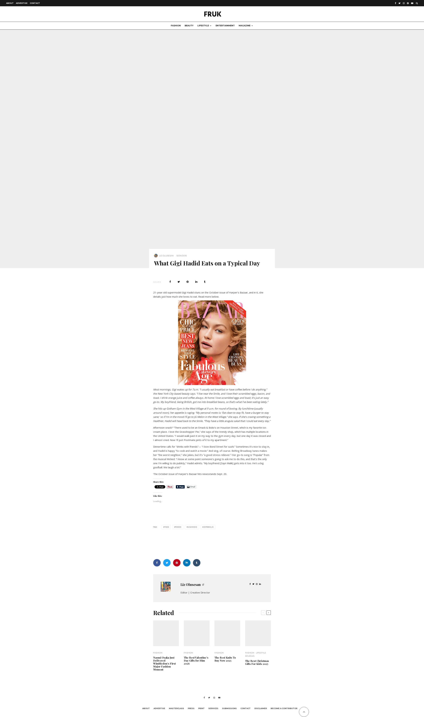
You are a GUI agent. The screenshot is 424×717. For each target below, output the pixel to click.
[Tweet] (179, 282)
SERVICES (213, 708)
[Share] (170, 282)
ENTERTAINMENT (225, 25)
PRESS (191, 708)
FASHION (176, 25)
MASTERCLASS (176, 708)
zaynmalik (209, 527)
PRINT (201, 708)
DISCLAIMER (260, 708)
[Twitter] (399, 3)
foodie (178, 527)
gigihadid (192, 527)
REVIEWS (249, 656)
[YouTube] (412, 3)
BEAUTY (189, 25)
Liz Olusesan (166, 255)
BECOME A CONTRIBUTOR (284, 708)
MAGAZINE (244, 25)
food (166, 527)
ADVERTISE (21, 3)
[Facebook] (395, 3)
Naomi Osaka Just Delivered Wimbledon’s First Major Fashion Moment (164, 663)
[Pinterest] (408, 3)
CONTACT (35, 3)
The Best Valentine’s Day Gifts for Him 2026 (196, 660)
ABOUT (10, 3)
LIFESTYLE (203, 25)
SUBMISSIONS (229, 708)
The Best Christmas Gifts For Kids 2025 (257, 662)
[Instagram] (404, 3)
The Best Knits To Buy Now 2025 (225, 659)
